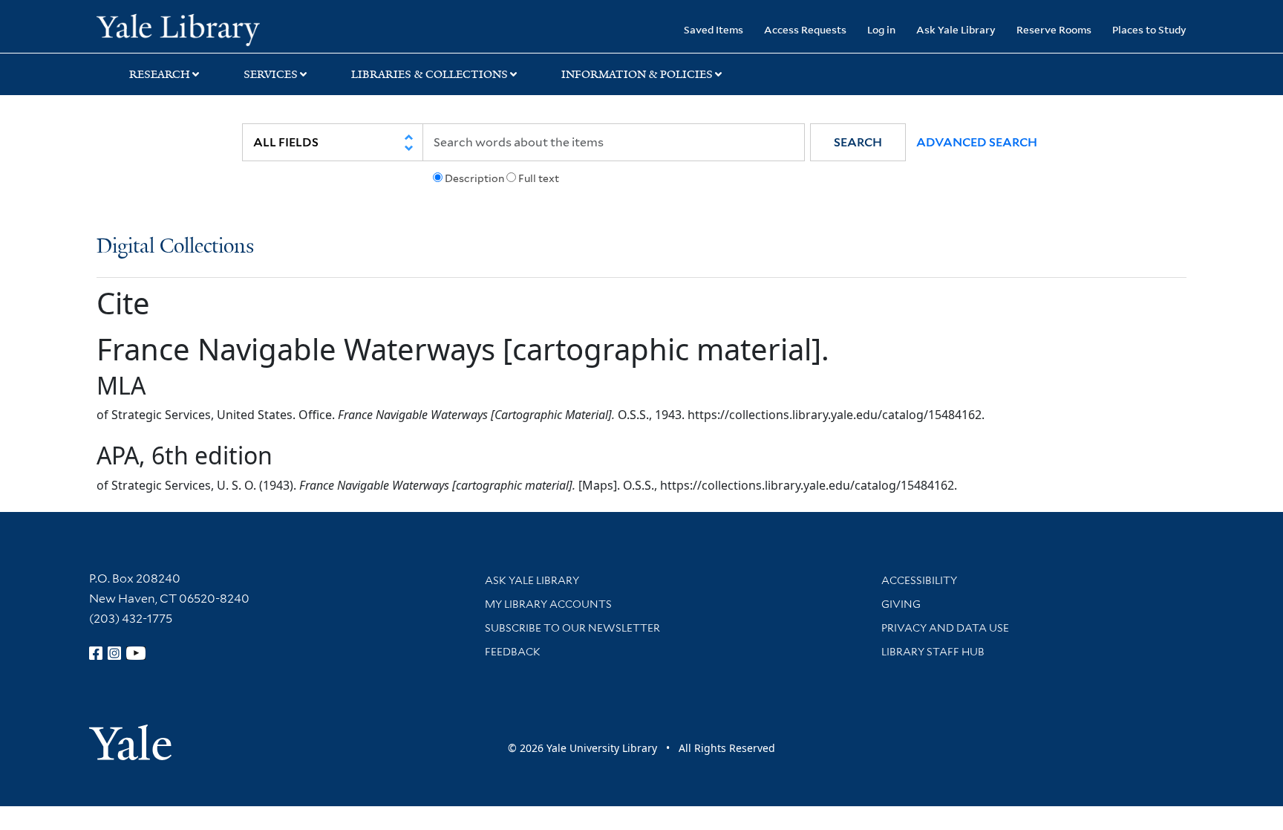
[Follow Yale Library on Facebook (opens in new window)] (95, 653)
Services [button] (271, 74)
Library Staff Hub (933, 652)
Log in (881, 29)
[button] (858, 142)
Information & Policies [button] (637, 74)
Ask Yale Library (956, 29)
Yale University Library (178, 28)
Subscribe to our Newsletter (572, 628)
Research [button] (159, 74)
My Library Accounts (548, 604)
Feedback (513, 652)
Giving (901, 604)
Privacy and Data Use (945, 628)
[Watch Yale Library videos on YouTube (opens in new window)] (136, 653)
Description (474, 178)
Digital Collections (175, 247)
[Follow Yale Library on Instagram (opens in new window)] (114, 653)
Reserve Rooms (1053, 29)
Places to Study (1149, 29)
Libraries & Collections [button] (429, 74)
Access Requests (805, 29)
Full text (538, 178)
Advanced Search (976, 142)
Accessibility (919, 580)
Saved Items (713, 29)
